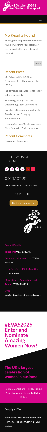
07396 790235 (20, 284)
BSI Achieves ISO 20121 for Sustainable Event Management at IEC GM (22, 81)
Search (38, 63)
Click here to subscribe (23, 202)
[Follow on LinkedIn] (22, 169)
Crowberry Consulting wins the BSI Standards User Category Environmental (22, 114)
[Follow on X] (12, 169)
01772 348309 (23, 251)
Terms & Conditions (15, 388)
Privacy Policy (34, 388)
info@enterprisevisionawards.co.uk (23, 295)
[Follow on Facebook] (17, 169)
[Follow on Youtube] (28, 169)
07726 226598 (12, 273)
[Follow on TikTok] (33, 169)
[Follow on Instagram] (7, 169)
